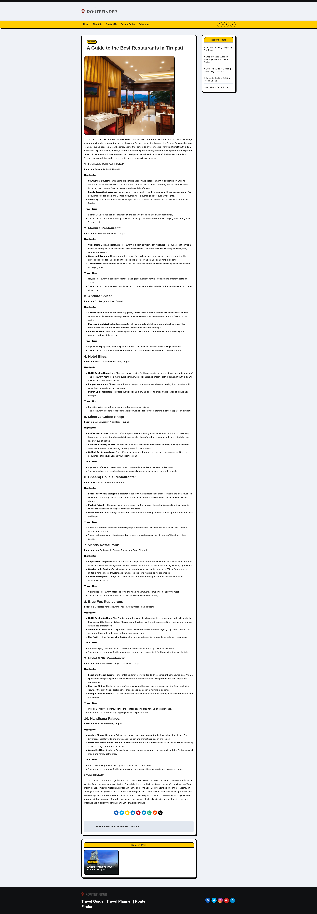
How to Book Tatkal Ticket (216, 87)
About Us (97, 24)
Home (86, 24)
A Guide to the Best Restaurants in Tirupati (135, 48)
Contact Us (111, 24)
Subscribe (144, 24)
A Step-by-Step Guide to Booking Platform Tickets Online (216, 59)
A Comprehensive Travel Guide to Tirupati (116, 826)
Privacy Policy (128, 24)
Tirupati (91, 42)
